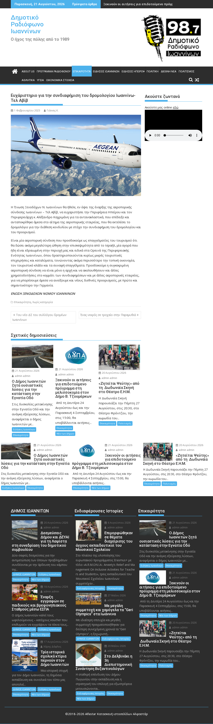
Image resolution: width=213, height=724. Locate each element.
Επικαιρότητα (82, 71)
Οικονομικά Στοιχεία (60, 80)
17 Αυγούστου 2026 (55, 642)
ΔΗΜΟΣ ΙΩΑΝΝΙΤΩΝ (24, 574)
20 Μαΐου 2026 (116, 646)
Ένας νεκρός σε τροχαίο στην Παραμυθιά (108, 315)
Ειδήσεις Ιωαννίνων (106, 71)
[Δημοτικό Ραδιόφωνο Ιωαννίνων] (14, 70)
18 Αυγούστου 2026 (55, 586)
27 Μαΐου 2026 (116, 595)
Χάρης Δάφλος (52, 646)
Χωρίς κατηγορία (42, 302)
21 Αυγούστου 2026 (27, 370)
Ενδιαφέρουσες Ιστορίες (90, 588)
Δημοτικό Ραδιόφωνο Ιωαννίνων (27, 24)
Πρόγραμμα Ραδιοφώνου (54, 71)
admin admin (22, 376)
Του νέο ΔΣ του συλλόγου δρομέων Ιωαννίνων (39, 317)
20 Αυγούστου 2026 (113, 373)
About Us (28, 71)
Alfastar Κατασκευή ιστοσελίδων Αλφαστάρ (116, 714)
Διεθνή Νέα (168, 71)
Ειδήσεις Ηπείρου (133, 71)
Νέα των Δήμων (65, 433)
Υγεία (40, 80)
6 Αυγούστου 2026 (118, 522)
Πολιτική (153, 71)
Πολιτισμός (186, 71)
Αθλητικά (28, 80)
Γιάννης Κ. (52, 110)
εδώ (175, 107)
